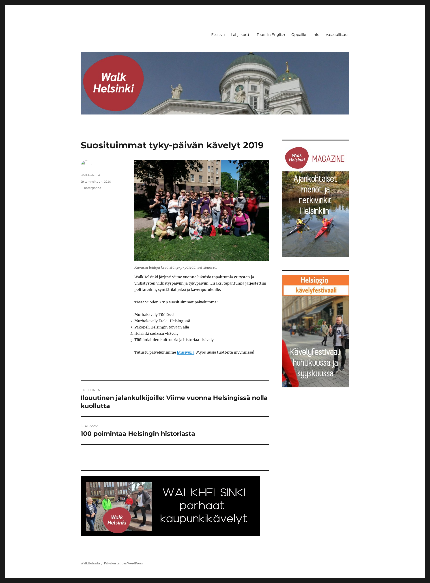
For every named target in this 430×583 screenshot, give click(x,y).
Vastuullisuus (337, 34)
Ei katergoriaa (91, 188)
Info (315, 34)
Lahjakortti (240, 34)
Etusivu (218, 34)
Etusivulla (185, 352)
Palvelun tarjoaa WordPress (123, 563)
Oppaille (298, 34)
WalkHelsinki (90, 175)
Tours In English (271, 34)
